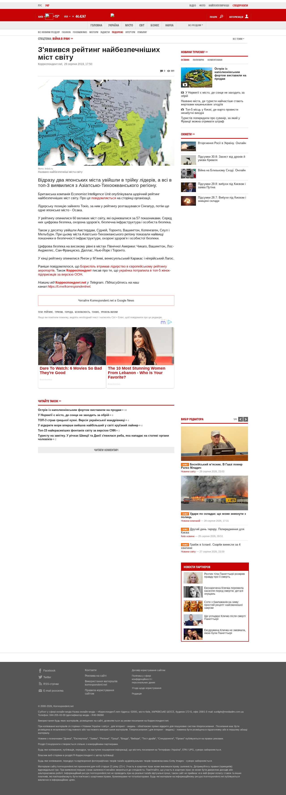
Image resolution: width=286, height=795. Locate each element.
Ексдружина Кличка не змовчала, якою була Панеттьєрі (225, 632)
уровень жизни (109, 312)
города (69, 312)
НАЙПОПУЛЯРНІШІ (219, 5)
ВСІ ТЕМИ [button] (237, 38)
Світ (141, 25)
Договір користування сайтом (148, 670)
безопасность (82, 312)
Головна (96, 25)
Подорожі (117, 32)
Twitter (47, 677)
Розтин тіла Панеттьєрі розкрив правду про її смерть (224, 575)
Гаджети (105, 32)
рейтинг (48, 312)
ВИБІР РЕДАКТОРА (192, 419)
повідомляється (103, 198)
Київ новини (187, 536)
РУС (40, 5)
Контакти (91, 670)
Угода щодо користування (146, 688)
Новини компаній (190, 520)
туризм (59, 312)
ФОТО (202, 5)
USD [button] (66, 16)
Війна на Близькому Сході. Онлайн (222, 170)
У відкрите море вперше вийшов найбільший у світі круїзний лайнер (90, 425)
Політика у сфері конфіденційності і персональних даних (143, 679)
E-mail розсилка (53, 690)
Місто (129, 25)
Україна (113, 25)
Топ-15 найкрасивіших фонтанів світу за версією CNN (79, 430)
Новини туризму (193, 52)
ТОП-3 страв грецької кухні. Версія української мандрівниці (83, 420)
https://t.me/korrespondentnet (69, 286)
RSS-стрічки (51, 684)
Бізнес (155, 25)
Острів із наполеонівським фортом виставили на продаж (82, 410)
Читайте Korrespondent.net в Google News (106, 300)
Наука (169, 25)
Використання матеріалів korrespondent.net (101, 683)
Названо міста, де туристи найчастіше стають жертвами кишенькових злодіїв (212, 102)
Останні (185, 59)
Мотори (93, 32)
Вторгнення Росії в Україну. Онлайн (222, 143)
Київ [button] (40, 16)
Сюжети (186, 134)
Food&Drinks (80, 32)
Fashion (66, 32)
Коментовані (215, 59)
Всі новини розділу (49, 32)
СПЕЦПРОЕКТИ (240, 5)
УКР (47, 5)
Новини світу (188, 471)
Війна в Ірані (61, 38)
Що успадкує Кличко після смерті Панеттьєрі (225, 618)
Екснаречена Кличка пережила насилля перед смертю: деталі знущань (224, 590)
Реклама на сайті (96, 675)
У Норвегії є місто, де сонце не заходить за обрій (75, 415)
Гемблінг (142, 32)
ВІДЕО (192, 5)
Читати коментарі (106, 450)
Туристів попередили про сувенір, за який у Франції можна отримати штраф (210, 119)
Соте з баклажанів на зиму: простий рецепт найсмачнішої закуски (223, 604)
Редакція (137, 693)
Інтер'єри (130, 32)
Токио (95, 312)
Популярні (198, 59)
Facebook (49, 670)
